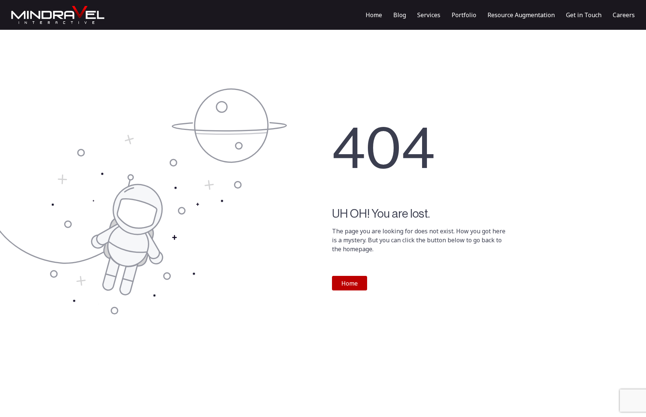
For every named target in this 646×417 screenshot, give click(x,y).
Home (374, 15)
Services (428, 15)
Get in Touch (584, 15)
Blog (399, 15)
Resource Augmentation (521, 15)
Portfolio (464, 15)
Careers (624, 15)
